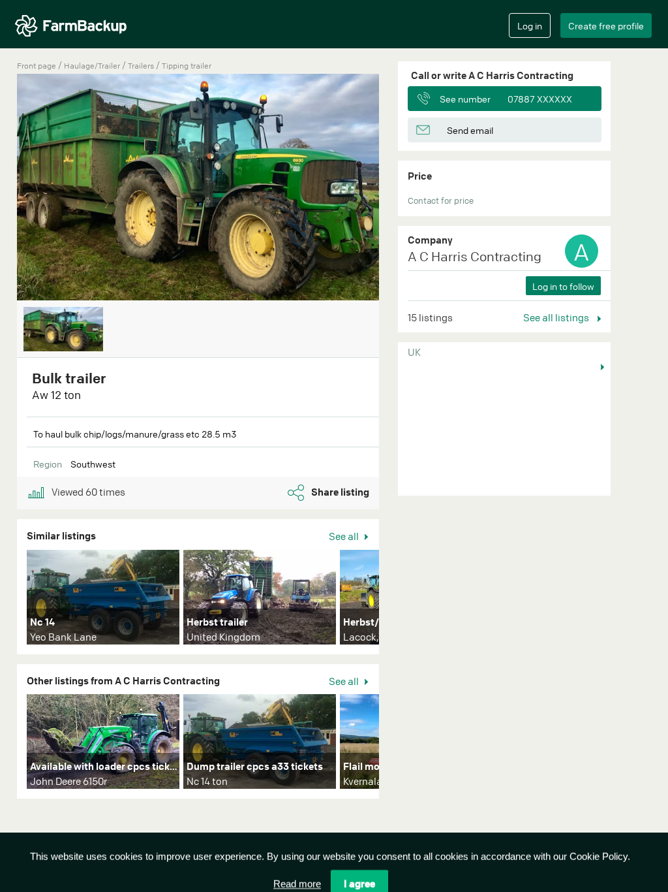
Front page (36, 66)
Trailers (142, 66)
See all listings (557, 317)
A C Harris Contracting (474, 256)
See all (345, 536)
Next (399, 600)
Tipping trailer (186, 66)
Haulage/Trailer (93, 66)
